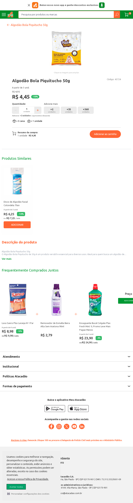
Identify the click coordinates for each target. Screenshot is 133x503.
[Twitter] (66, 426)
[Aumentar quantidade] (37, 110)
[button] (28, 493)
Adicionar (17, 224)
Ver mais (6, 258)
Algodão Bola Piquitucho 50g (29, 24)
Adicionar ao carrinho (105, 134)
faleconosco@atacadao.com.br (66, 493)
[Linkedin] (82, 426)
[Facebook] (51, 426)
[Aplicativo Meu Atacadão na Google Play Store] (54, 408)
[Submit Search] (117, 14)
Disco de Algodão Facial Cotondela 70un (16, 203)
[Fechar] (29, 5)
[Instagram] (59, 426)
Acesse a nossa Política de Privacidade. (28, 479)
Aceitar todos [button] (16, 487)
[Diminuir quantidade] (15, 110)
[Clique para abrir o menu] (4, 14)
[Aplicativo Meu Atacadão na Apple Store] (78, 408)
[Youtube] (74, 426)
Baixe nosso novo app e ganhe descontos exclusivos (69, 5)
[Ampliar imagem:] (66, 48)
